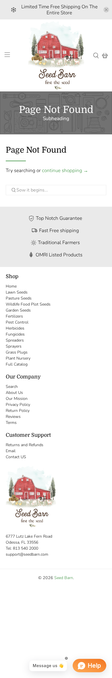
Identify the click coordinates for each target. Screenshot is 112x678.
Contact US (16, 457)
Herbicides (15, 328)
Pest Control (17, 322)
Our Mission (17, 398)
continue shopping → (65, 170)
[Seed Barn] (56, 55)
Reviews (13, 416)
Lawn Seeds (17, 292)
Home (11, 286)
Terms (11, 422)
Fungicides (15, 334)
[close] (106, 10)
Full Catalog (17, 364)
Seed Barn (63, 578)
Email (11, 451)
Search (12, 386)
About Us (14, 392)
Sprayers (14, 346)
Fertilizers (14, 316)
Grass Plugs (17, 352)
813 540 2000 (25, 548)
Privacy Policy (18, 404)
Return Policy (18, 410)
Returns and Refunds (24, 445)
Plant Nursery (18, 358)
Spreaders (15, 340)
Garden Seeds (18, 310)
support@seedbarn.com (27, 554)
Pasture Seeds (19, 298)
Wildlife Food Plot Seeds (28, 304)
